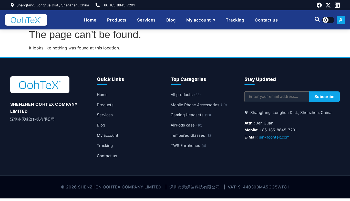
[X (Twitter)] (328, 5)
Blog (171, 20)
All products (186, 94)
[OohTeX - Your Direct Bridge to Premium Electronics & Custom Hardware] (26, 20)
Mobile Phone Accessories (199, 104)
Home (90, 20)
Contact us (266, 20)
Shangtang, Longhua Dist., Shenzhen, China (52, 5)
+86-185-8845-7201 (118, 5)
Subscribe (324, 96)
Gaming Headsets (191, 114)
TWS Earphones (188, 145)
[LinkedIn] (337, 5)
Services (146, 20)
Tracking (235, 20)
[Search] (317, 20)
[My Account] (341, 20)
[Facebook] (319, 5)
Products (117, 20)
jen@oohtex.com (274, 137)
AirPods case (186, 125)
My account (198, 20)
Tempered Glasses (191, 135)
